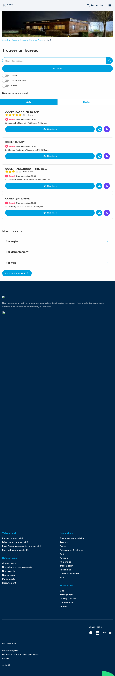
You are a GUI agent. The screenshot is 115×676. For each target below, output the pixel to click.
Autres (14, 85)
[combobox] (54, 60)
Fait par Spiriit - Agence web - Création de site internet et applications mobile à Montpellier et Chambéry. (6, 665)
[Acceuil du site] (11, 5)
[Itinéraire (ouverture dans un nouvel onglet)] (99, 129)
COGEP (14, 75)
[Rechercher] (109, 60)
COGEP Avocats (18, 80)
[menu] (110, 5)
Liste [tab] (29, 101)
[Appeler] (107, 129)
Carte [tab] (86, 101)
